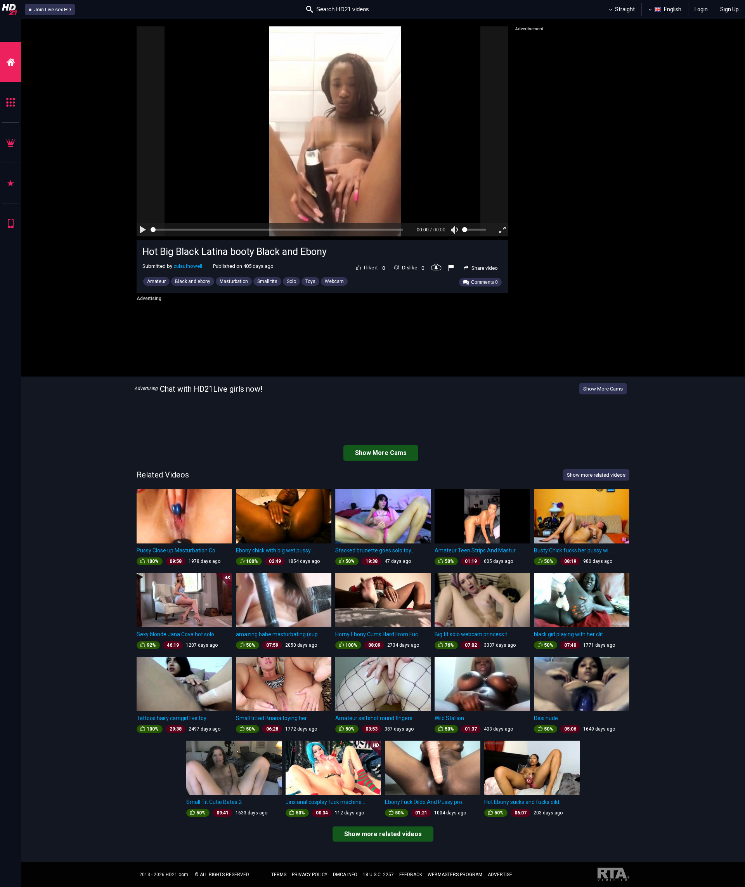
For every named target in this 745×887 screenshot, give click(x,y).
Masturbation (234, 281)
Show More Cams (603, 389)
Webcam (334, 281)
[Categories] (10, 102)
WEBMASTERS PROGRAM (455, 874)
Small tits (267, 281)
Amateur (156, 281)
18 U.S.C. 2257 (378, 874)
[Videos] (10, 62)
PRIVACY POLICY (309, 874)
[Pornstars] (10, 183)
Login (701, 9)
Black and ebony (192, 281)
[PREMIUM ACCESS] (10, 143)
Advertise (500, 874)
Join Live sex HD (52, 9)
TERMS (278, 874)
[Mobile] (10, 223)
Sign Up (729, 9)
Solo (291, 281)
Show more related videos (383, 834)
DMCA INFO (345, 874)
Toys (310, 281)
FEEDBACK (410, 874)
